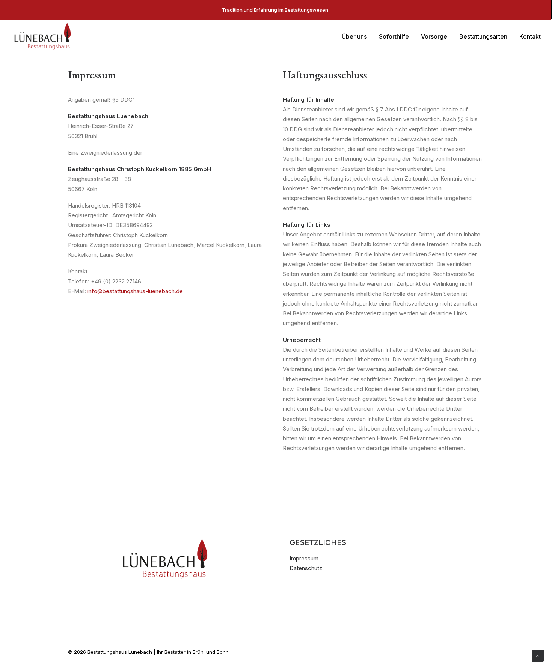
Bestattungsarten (483, 36)
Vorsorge (434, 36)
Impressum (304, 558)
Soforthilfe (394, 36)
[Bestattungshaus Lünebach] (43, 36)
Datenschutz (306, 568)
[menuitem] (357, 36)
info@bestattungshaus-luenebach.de (135, 291)
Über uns (354, 36)
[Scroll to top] (538, 655)
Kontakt (530, 36)
